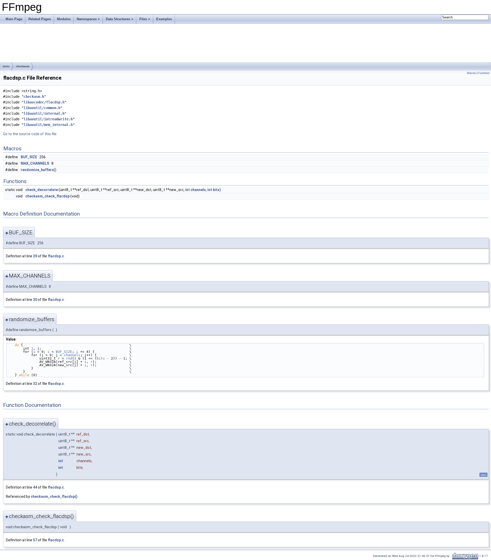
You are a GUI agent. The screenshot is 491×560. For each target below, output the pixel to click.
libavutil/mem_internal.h (48, 125)
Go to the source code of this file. (30, 134)
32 (35, 384)
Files (143, 19)
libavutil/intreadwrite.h (48, 119)
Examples (164, 19)
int (187, 190)
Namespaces (87, 19)
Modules (64, 19)
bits (216, 190)
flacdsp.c (56, 256)
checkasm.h (34, 96)
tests (6, 66)
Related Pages (39, 19)
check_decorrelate (41, 190)
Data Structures (118, 19)
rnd (69, 358)
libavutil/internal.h (44, 113)
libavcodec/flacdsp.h (44, 102)
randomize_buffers (37, 170)
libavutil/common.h (42, 108)
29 (35, 256)
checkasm (22, 66)
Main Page (14, 19)
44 (35, 487)
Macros (471, 73)
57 (35, 540)
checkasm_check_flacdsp (47, 196)
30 (35, 300)
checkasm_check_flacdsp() (54, 496)
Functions (484, 73)
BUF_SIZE (29, 157)
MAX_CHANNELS (35, 163)
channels (198, 190)
